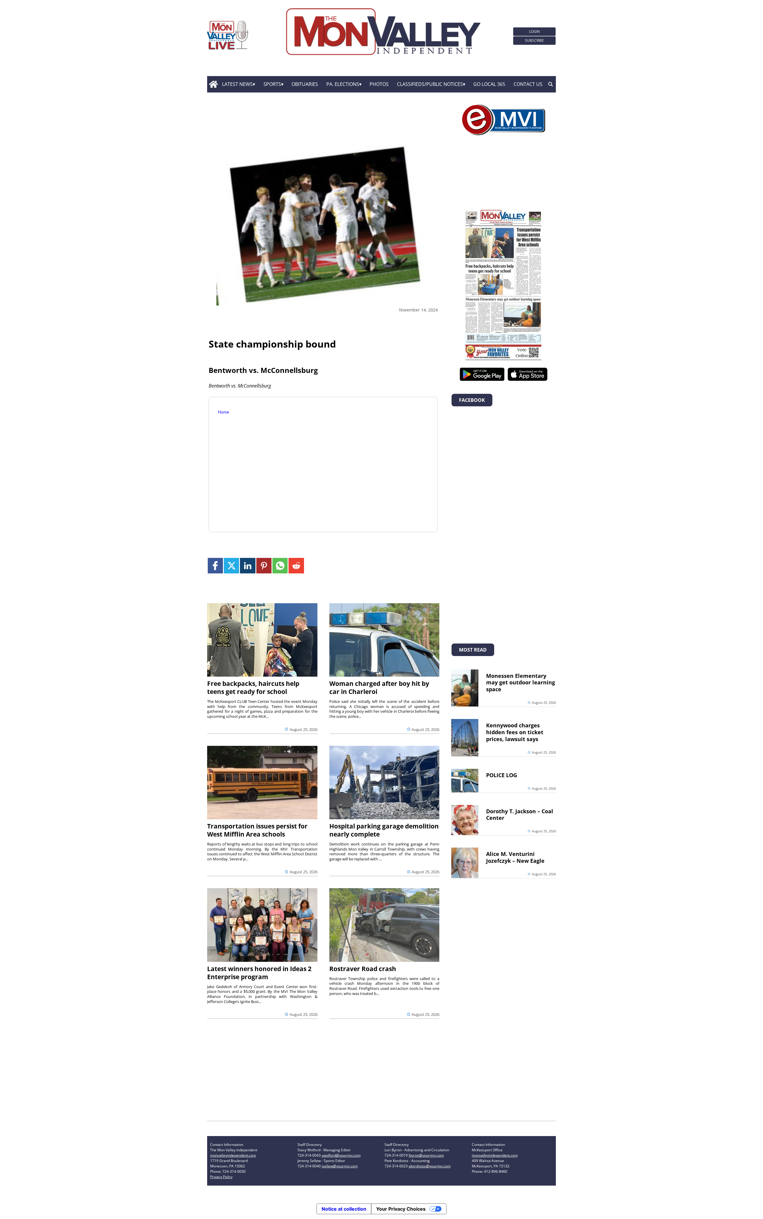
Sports (272, 84)
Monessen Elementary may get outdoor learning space (520, 682)
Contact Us (528, 84)
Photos (379, 84)
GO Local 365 (489, 84)
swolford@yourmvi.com (341, 1155)
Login (534, 31)
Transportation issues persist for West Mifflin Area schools (257, 830)
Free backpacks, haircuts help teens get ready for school (253, 687)
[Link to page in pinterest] (264, 565)
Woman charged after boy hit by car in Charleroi (379, 687)
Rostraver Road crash (362, 969)
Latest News (237, 84)
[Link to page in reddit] (296, 565)
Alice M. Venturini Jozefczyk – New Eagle (515, 857)
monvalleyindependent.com (233, 1155)
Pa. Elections (342, 84)
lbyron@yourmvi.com (426, 1155)
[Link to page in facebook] (215, 565)
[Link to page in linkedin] (247, 565)
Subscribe (534, 40)
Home (223, 412)
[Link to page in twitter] (231, 565)
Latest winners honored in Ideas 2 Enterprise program (259, 973)
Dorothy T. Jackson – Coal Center (519, 815)
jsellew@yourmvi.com (340, 1166)
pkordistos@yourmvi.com (430, 1166)
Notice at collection (344, 1209)
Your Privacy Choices (401, 1209)
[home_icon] (213, 84)
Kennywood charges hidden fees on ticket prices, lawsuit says (514, 732)
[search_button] (550, 84)
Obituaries (304, 84)
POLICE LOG (501, 775)
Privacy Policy (221, 1176)
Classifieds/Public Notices (430, 84)
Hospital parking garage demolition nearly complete (384, 830)
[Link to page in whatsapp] (280, 565)
